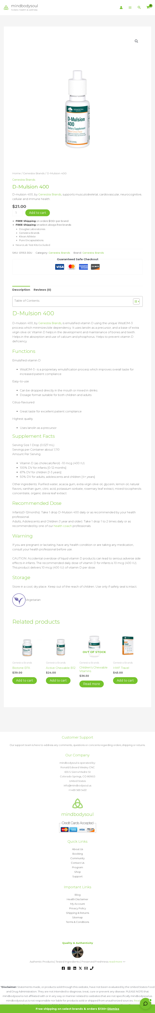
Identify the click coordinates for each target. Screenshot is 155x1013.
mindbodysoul (24, 6)
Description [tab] (21, 289)
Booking (77, 853)
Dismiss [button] (113, 1009)
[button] (139, 7)
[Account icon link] (121, 7)
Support (77, 876)
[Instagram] (69, 968)
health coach (63, 526)
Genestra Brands (34, 173)
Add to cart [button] (24, 680)
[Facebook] (63, 968)
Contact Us (77, 862)
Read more (91, 684)
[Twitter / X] (80, 968)
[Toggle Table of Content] (134, 301)
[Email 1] (86, 968)
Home (16, 173)
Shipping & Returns (77, 912)
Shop (77, 871)
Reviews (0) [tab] (42, 289)
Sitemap (77, 917)
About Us (77, 849)
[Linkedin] (74, 968)
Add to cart (37, 213)
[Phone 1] (91, 968)
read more (115, 961)
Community (77, 858)
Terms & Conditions (77, 921)
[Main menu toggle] (130, 7)
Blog (78, 894)
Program (77, 867)
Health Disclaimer (77, 899)
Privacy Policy (77, 908)
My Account (77, 903)
